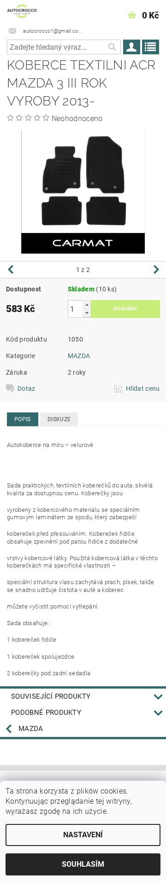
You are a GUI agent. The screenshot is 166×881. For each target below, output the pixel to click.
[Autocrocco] (22, 12)
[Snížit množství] (87, 312)
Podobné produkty (46, 712)
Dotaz (27, 388)
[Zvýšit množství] (87, 304)
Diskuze (59, 419)
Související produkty (50, 696)
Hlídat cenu (143, 388)
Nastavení (83, 834)
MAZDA (79, 355)
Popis (22, 419)
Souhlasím (83, 864)
